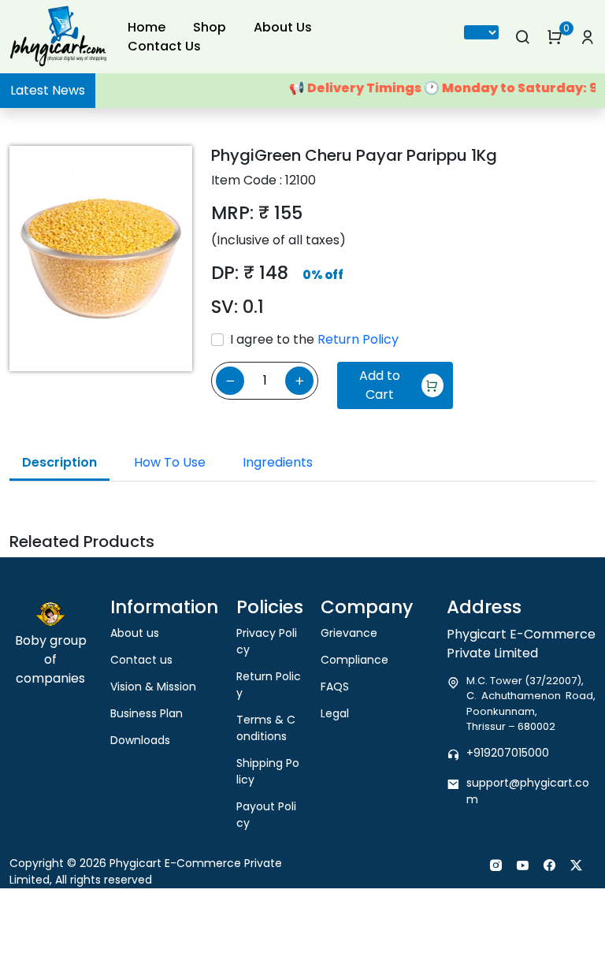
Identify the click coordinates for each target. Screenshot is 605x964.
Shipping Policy (267, 771)
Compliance (354, 660)
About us (134, 633)
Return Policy (358, 339)
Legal (335, 713)
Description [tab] (59, 462)
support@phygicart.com (527, 791)
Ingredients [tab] (278, 462)
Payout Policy (266, 814)
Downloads (140, 740)
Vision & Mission (153, 686)
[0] (555, 37)
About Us (283, 27)
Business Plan (146, 713)
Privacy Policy (266, 641)
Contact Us (164, 46)
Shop (209, 27)
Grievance (349, 633)
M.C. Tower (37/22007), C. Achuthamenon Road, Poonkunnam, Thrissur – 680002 (531, 704)
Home (146, 27)
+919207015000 (507, 753)
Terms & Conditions (265, 728)
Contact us (141, 660)
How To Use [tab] (170, 462)
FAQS (335, 686)
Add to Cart (379, 385)
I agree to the (314, 339)
